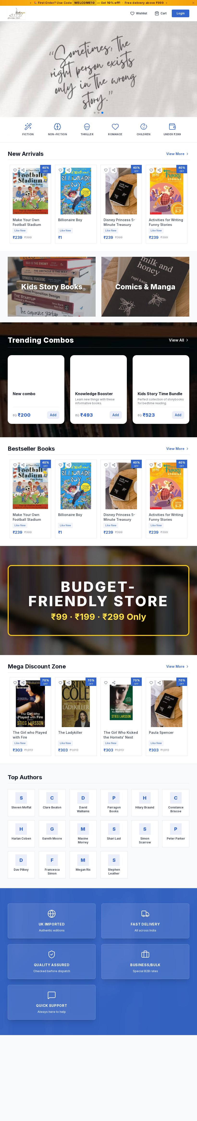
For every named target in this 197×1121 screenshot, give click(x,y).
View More (175, 154)
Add (53, 415)
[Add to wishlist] (15, 170)
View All (176, 340)
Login (181, 13)
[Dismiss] (193, 3)
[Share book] (23, 170)
